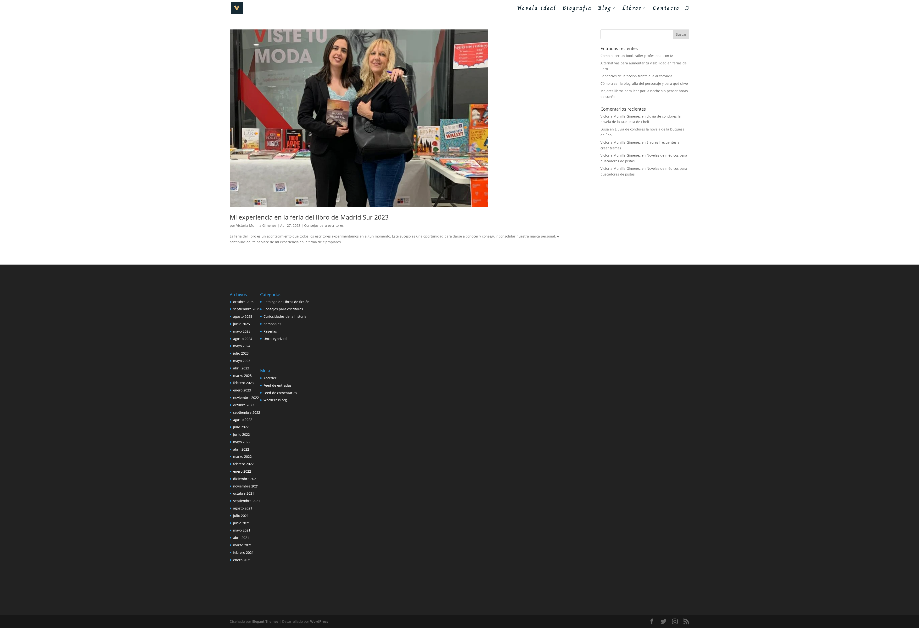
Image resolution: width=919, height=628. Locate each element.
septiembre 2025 (246, 309)
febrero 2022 (243, 464)
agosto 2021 (242, 508)
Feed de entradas (277, 385)
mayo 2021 (241, 530)
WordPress (319, 621)
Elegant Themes (265, 621)
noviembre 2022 (246, 397)
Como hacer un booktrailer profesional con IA (636, 55)
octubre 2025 (243, 302)
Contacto (666, 9)
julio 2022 (241, 427)
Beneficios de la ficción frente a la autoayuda (636, 76)
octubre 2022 (243, 405)
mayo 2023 (241, 360)
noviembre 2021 (246, 486)
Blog (605, 9)
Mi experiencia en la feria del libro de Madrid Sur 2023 (309, 217)
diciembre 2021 (245, 478)
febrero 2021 (243, 552)
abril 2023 (241, 368)
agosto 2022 (242, 419)
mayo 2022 (241, 442)
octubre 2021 (243, 493)
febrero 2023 (243, 382)
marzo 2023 (242, 375)
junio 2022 (241, 434)
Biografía (577, 9)
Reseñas (270, 331)
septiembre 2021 (246, 500)
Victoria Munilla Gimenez (256, 225)
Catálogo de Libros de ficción (286, 302)
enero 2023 (242, 390)
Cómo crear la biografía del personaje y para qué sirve (644, 83)
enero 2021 (242, 560)
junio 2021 (241, 523)
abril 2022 (241, 449)
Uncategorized (275, 338)
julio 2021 (241, 515)
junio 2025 (241, 324)
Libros (632, 9)
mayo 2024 (241, 346)
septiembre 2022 (246, 412)
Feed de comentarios (280, 392)
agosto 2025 (242, 316)
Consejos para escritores (324, 225)
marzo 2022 (242, 456)
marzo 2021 (242, 545)
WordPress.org (275, 400)
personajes (272, 324)
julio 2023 (241, 353)
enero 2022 (242, 471)
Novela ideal (536, 9)
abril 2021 (241, 537)
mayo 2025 (241, 331)
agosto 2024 (242, 338)
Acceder (269, 378)
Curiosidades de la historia (285, 316)
